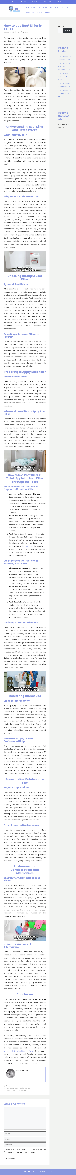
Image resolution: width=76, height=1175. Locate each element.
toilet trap (29, 546)
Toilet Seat (65, 7)
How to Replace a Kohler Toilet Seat (64, 93)
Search (61, 26)
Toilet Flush (42, 7)
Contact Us (35, 2)
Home (13, 2)
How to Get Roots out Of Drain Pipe (18, 1088)
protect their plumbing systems (18, 1051)
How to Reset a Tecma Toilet (16, 1090)
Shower (39, 13)
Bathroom (30, 13)
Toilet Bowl (30, 7)
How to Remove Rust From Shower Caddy (64, 66)
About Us (23, 2)
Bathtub (48, 13)
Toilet (8, 1086)
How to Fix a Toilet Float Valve (63, 76)
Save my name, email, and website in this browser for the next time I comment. (26, 1151)
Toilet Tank (53, 7)
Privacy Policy (48, 2)
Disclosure (61, 2)
